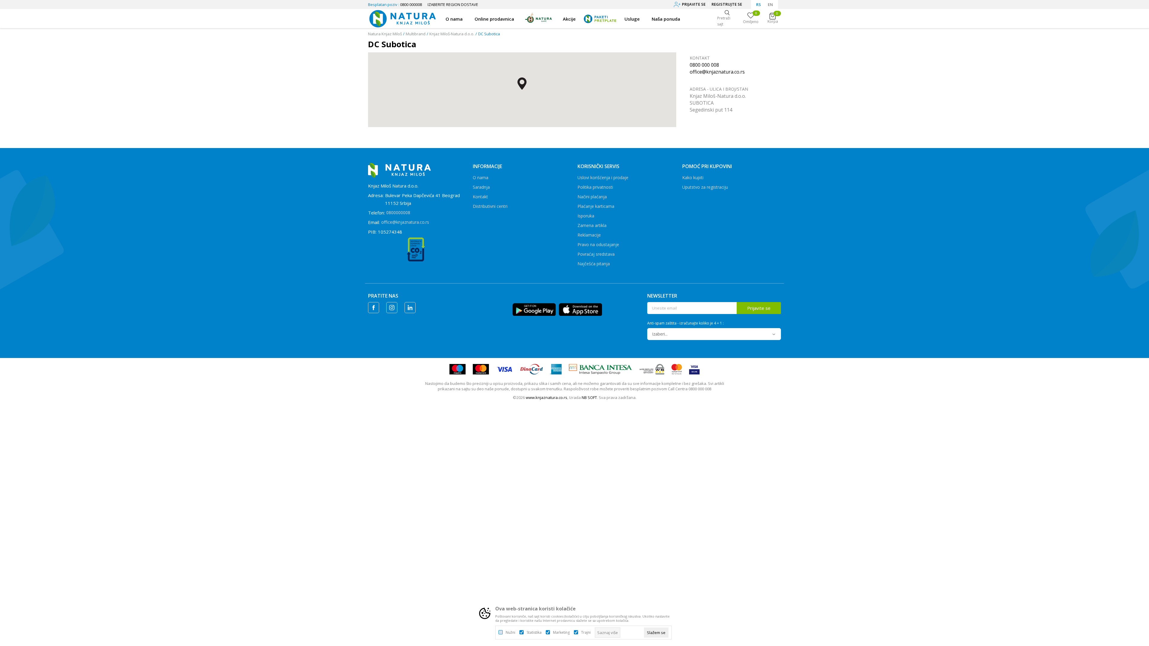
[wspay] (651, 368)
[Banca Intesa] (601, 368)
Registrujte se (727, 4)
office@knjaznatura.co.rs (717, 71)
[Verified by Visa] (694, 368)
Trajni (586, 632)
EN (770, 4)
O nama (480, 177)
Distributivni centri (490, 206)
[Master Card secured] (676, 368)
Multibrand (415, 33)
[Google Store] (534, 309)
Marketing (561, 632)
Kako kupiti (692, 177)
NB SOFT (589, 397)
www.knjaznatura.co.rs (546, 397)
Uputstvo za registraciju (705, 187)
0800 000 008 (704, 65)
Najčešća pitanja (593, 263)
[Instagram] (392, 307)
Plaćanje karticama (595, 206)
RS (758, 4)
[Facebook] (373, 307)
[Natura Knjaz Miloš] (402, 18)
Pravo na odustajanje (598, 244)
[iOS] (580, 309)
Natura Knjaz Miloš (385, 33)
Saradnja (481, 187)
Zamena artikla (592, 225)
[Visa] (504, 368)
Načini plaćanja (592, 196)
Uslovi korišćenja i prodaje (602, 177)
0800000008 (398, 212)
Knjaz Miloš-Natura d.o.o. (451, 33)
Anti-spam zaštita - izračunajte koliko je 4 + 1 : (685, 323)
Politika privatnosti (595, 187)
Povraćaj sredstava (596, 254)
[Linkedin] (410, 307)
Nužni (510, 632)
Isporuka (585, 216)
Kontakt (480, 196)
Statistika (534, 632)
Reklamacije (589, 235)
